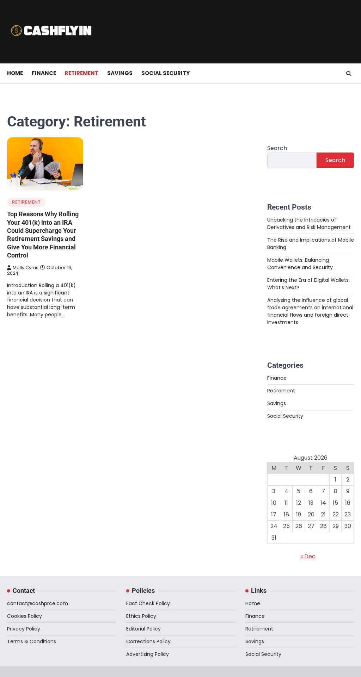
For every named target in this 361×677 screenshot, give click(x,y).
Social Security (165, 73)
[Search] (348, 73)
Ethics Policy (141, 616)
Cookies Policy (24, 616)
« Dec (308, 556)
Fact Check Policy (148, 603)
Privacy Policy (23, 628)
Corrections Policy (148, 641)
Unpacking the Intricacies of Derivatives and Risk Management (309, 223)
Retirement (81, 73)
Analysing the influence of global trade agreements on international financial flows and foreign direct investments (310, 311)
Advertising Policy (147, 654)
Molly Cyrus (25, 268)
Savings (120, 73)
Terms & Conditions (31, 641)
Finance (44, 73)
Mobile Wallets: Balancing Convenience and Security (300, 263)
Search (277, 148)
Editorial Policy (143, 628)
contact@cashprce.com (37, 603)
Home (15, 73)
